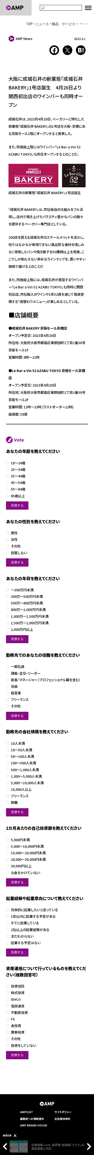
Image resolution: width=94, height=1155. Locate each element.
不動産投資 (19, 1012)
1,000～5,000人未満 (26, 776)
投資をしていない (23, 1045)
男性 (14, 533)
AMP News (24, 38)
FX (13, 1019)
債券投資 (17, 1032)
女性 (14, 539)
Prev (6, 1146)
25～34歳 (18, 469)
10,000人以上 (21, 789)
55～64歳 (18, 489)
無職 (14, 802)
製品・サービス (63, 23)
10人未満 (18, 743)
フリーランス (20, 699)
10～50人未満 (21, 750)
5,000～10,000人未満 (27, 783)
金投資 (16, 1025)
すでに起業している (25, 923)
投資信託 (17, 986)
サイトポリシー (63, 1112)
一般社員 (17, 666)
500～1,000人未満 (25, 769)
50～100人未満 (22, 756)
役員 (14, 686)
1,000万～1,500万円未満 (29, 616)
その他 (15, 546)
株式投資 (17, 992)
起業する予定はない (25, 943)
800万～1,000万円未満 (28, 609)
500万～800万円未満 (27, 603)
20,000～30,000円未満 (28, 859)
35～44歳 (18, 476)
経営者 (16, 693)
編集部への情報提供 (32, 1119)
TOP (29, 23)
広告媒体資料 (62, 1119)
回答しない (19, 553)
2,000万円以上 (22, 629)
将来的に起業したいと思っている (34, 910)
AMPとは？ (26, 1112)
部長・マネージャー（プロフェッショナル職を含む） (46, 680)
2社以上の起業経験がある (30, 929)
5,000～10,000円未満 (27, 846)
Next (87, 1146)
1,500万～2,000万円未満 (29, 623)
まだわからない (22, 936)
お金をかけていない (25, 872)
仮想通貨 (17, 1006)
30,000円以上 (21, 866)
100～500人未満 (23, 763)
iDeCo (15, 999)
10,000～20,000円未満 (28, 853)
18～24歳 (18, 463)
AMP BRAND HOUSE (33, 1125)
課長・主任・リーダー (25, 673)
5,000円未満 (20, 840)
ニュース (42, 23)
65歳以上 (18, 496)
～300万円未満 (22, 590)
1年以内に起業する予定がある (33, 916)
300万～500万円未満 (27, 596)
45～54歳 (18, 482)
